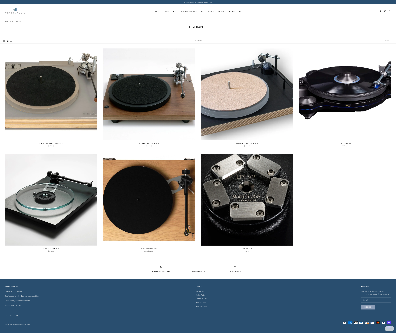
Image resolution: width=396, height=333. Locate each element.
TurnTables (18, 21)
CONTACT (221, 11)
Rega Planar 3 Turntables (149, 249)
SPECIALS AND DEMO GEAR (189, 11)
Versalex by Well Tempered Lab (149, 143)
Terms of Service (203, 299)
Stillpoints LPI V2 (247, 249)
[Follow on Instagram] (11, 315)
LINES (175, 11)
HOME (157, 11)
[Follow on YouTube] (17, 315)
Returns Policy (201, 302)
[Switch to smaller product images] (7, 41)
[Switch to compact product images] (11, 41)
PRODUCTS (166, 11)
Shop (11, 21)
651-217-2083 (16, 305)
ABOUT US (211, 11)
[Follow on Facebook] (6, 315)
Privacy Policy (201, 306)
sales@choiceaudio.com (20, 301)
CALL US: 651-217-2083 (234, 11)
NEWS (202, 11)
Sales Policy (201, 295)
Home (6, 21)
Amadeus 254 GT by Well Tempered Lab (51, 143)
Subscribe (368, 307)
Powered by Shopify (24, 325)
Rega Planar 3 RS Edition (51, 249)
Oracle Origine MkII (345, 143)
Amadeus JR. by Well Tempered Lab (247, 143)
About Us (200, 291)
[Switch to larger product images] (4, 41)
